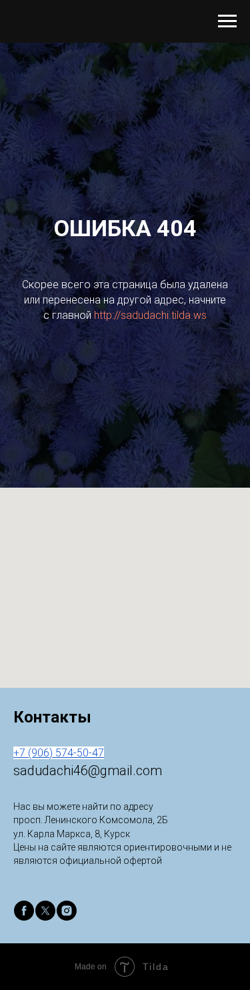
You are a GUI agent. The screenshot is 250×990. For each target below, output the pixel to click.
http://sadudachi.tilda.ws (150, 588)
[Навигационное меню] (227, 21)
